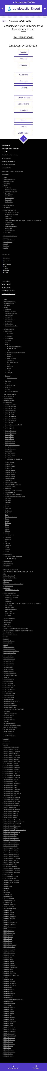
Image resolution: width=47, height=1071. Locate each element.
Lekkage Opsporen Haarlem (11, 838)
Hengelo (7, 549)
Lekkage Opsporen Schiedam (11, 862)
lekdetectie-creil (7, 939)
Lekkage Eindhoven (10, 420)
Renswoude (6, 677)
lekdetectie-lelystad (8, 912)
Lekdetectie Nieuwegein (9, 673)
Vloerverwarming (9, 198)
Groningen (8, 387)
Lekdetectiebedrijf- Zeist (9, 707)
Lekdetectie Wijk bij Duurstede (11, 701)
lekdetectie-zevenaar (9, 1044)
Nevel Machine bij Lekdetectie (11, 882)
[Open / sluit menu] (2, 8)
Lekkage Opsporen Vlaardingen (11, 868)
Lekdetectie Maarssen (9, 689)
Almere (7, 529)
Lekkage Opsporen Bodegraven (12, 825)
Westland (7, 504)
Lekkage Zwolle (9, 437)
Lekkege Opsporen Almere (10, 815)
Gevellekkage (9, 193)
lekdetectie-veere (8, 969)
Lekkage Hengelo (10, 474)
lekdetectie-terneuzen (9, 953)
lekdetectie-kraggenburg (9, 945)
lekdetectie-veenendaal (9, 985)
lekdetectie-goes (11, 348)
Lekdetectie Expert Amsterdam (13, 490)
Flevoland (7, 376)
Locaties (5, 248)
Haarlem (7, 533)
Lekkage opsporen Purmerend (11, 858)
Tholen (9, 368)
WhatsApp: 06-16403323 (23, 45)
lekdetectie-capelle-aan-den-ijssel (16, 352)
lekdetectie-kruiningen (9, 965)
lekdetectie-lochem (8, 1009)
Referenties (6, 183)
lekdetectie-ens (7, 928)
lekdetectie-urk (7, 920)
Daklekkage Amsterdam (9, 807)
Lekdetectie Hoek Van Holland (11, 651)
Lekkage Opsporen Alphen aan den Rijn (13, 821)
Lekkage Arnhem (9, 428)
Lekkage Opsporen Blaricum (11, 765)
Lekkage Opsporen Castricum (11, 767)
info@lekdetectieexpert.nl (8, 164)
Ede (6, 541)
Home (4, 21)
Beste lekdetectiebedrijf (9, 908)
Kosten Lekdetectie (8, 205)
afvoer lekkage (9, 733)
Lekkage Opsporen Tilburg (10, 827)
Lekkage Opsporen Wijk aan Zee (12, 793)
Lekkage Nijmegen (10, 441)
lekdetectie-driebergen (9, 1003)
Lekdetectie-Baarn (8, 1005)
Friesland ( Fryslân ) (10, 385)
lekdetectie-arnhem (8, 1013)
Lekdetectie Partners (9, 239)
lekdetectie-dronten (8, 914)
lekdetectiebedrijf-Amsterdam (11, 975)
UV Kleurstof (8, 222)
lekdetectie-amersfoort (9, 981)
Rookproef (6, 245)
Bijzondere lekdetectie (9, 900)
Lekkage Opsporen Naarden (11, 791)
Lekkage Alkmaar (9, 462)
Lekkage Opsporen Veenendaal (11, 872)
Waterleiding (8, 195)
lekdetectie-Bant (7, 943)
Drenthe (7, 383)
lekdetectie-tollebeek (8, 931)
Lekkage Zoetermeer (10, 418)
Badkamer (8, 187)
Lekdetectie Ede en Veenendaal (13, 556)
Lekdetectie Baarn (8, 655)
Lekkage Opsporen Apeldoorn (11, 844)
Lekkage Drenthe (9, 480)
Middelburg (10, 356)
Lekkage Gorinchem (10, 432)
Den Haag (8, 500)
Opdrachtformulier (8, 586)
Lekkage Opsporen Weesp (10, 785)
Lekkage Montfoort (8, 669)
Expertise (6, 237)
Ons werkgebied (7, 402)
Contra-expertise (7, 242)
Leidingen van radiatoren (10, 713)
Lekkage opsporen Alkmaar (10, 763)
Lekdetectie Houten (8, 665)
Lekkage (5, 185)
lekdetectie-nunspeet (9, 1027)
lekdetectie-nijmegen (8, 1011)
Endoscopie (8, 218)
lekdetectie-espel (7, 941)
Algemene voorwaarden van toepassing (12, 171)
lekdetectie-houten (8, 991)
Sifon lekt (5, 721)
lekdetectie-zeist (7, 987)
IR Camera (8, 232)
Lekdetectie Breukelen (9, 685)
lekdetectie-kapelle (8, 959)
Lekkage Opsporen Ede (9, 864)
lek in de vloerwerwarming (10, 727)
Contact (5, 244)
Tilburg (7, 525)
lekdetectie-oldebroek (9, 1040)
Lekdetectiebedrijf (8, 398)
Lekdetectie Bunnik (8, 657)
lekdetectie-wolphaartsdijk (10, 967)
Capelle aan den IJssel (11, 517)
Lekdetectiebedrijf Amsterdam (13, 484)
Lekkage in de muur (8, 715)
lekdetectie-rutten (8, 937)
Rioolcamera (8, 216)
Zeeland (7, 344)
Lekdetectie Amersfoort (9, 653)
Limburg (7, 389)
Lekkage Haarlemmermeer (12, 445)
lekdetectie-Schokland (9, 947)
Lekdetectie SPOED (8, 691)
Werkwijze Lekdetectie (9, 179)
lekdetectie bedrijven (8, 400)
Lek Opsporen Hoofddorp (10, 866)
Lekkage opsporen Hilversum (11, 854)
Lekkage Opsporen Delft (10, 836)
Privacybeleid (5, 174)
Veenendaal (10, 333)
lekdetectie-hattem (8, 1056)
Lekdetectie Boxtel (10, 486)
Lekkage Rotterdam (10, 406)
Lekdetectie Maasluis (9, 649)
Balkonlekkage (7, 622)
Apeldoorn (8, 488)
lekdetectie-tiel (7, 1048)
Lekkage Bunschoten (9, 659)
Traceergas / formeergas (12, 212)
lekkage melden (7, 561)
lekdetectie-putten (8, 1025)
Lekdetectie (6, 207)
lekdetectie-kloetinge (8, 963)
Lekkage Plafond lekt (9, 719)
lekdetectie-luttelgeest (9, 933)
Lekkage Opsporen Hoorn (10, 773)
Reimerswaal (10, 360)
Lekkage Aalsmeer (10, 453)
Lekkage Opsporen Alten (10, 817)
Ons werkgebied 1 (8, 554)
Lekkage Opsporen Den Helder (11, 761)
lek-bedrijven (6, 892)
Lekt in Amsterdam (10, 492)
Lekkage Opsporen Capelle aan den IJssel (14, 830)
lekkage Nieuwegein (8, 671)
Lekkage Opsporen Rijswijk (10, 876)
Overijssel (8, 381)
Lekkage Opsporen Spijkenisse (11, 870)
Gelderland (6, 270)
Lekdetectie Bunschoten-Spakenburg (13, 999)
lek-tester (6, 890)
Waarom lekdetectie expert (10, 569)
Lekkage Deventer (10, 466)
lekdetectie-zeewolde (9, 918)
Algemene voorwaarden (9, 394)
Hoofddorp (8, 508)
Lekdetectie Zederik (8, 697)
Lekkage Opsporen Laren (10, 781)
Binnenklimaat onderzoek (10, 235)
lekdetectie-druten (8, 1046)
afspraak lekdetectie (8, 898)
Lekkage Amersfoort (10, 447)
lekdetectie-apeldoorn (9, 1007)
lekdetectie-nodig (7, 896)
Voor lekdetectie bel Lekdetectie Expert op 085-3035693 (18, 630)
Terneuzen (10, 366)
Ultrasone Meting (9, 224)
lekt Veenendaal (7, 580)
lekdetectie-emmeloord (9, 916)
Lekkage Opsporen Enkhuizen (11, 757)
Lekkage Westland (10, 412)
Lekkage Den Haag (10, 408)
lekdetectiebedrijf (11, 558)
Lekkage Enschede (10, 410)
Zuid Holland (8, 331)
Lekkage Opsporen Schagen (11, 753)
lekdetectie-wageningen (9, 1021)
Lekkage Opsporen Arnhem (10, 813)
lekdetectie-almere (12, 378)
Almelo (7, 547)
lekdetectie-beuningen (9, 1052)
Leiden (7, 506)
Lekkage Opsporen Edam (10, 795)
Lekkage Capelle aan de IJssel (13, 424)
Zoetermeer (8, 510)
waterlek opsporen (10, 478)
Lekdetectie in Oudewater (10, 675)
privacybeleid (6, 565)
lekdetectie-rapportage (9, 904)
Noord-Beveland (11, 358)
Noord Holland (9, 336)
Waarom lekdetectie (8, 181)
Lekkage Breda (9, 422)
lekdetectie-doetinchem (9, 1029)
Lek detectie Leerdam (9, 693)
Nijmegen (7, 531)
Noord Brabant (9, 338)
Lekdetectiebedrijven (8, 329)
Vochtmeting (8, 228)
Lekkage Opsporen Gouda (10, 850)
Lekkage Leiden (9, 414)
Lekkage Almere (9, 439)
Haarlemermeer (9, 535)
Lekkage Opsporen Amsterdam (11, 805)
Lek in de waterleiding (9, 729)
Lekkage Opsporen (8, 731)
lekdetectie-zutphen (8, 1019)
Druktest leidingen (10, 230)
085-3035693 (7, 158)
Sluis (8, 364)
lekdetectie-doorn (8, 1001)
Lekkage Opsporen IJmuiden (11, 769)
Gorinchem (8, 523)
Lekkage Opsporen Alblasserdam (12, 819)
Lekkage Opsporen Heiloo (10, 787)
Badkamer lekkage (10, 735)
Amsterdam (6, 711)
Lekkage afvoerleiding (9, 618)
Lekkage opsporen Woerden (11, 848)
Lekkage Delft (9, 464)
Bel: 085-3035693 (24, 37)
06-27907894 (11, 161)
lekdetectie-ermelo (8, 1023)
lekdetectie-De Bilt (8, 995)
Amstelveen (6, 741)
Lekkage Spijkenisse (10, 431)
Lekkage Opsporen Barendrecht (12, 823)
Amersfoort (8, 537)
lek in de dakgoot (7, 626)
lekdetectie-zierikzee (8, 955)
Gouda (7, 518)
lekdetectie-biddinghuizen (10, 922)
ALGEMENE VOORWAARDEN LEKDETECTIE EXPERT (18, 571)
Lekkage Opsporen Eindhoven (11, 809)
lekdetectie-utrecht (8, 979)
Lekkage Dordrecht (10, 449)
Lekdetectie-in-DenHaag (11, 325)
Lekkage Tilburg (9, 435)
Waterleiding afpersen (11, 226)
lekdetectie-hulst (7, 957)
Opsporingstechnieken (9, 210)
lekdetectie (6, 888)
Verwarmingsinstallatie (9, 723)
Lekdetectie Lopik (8, 667)
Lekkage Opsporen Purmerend (11, 755)
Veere (8, 370)
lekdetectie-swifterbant (9, 924)
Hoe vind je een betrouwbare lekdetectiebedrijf (15, 628)
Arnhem (7, 521)
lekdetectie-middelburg (9, 949)
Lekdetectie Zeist (8, 874)
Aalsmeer (7, 543)
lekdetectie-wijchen (8, 1050)
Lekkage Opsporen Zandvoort (11, 771)
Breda (6, 515)
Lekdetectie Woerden (9, 703)
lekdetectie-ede (7, 1015)
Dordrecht (8, 539)
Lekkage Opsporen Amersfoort (11, 840)
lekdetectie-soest (8, 997)
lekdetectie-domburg (8, 971)
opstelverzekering (8, 563)
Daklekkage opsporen (11, 191)
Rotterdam (8, 498)
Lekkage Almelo (9, 457)
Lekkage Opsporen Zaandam (11, 779)
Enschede (8, 502)
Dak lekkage (6, 624)
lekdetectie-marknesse (9, 926)
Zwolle (7, 527)
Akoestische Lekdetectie (11, 214)
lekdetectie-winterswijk (9, 1031)
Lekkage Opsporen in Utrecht (11, 811)
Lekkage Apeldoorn (10, 455)
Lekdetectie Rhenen (8, 679)
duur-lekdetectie (7, 902)
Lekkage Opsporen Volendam (11, 759)
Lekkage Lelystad (10, 476)
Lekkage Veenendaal (9, 575)
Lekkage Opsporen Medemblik (11, 775)
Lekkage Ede (8, 451)
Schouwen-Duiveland (12, 362)
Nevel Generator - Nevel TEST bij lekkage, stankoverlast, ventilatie (23, 220)
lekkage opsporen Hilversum (11, 747)
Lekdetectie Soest (8, 681)
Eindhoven (8, 512)
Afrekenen (6, 582)
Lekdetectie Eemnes (8, 663)
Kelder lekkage (9, 201)
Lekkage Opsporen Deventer (11, 856)
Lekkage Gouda (9, 426)
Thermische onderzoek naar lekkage (13, 584)
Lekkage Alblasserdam (11, 482)
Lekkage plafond (7, 717)
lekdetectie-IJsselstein (9, 993)
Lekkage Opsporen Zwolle (10, 846)
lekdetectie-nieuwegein (9, 983)
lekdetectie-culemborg (9, 1033)
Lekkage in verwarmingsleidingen (12, 725)
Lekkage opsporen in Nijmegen (11, 832)
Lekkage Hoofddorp (10, 416)
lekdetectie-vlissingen (9, 951)
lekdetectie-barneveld (9, 1038)
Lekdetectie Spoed (8, 632)
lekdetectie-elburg (8, 1054)
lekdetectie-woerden (8, 989)
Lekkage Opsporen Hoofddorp (11, 751)
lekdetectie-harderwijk (9, 1017)
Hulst (8, 350)
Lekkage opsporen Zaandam (11, 749)
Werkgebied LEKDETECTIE (20, 21)
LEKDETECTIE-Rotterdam (12, 590)
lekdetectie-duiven (8, 1042)
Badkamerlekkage (8, 620)
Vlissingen (9, 372)
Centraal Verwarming (10, 189)
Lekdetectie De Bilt (8, 661)
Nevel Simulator (7, 886)
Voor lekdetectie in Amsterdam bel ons (15, 496)
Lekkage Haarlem (10, 443)
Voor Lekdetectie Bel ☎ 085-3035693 (13, 709)
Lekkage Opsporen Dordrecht (11, 852)
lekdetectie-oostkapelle (9, 973)
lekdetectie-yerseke (8, 961)
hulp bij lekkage (7, 894)
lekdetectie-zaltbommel (9, 1035)
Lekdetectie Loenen (8, 687)
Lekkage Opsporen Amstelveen (11, 783)
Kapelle (9, 354)
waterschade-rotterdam (11, 391)
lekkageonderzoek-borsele (14, 346)
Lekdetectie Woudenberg (10, 705)
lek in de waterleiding (8, 647)
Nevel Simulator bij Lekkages (11, 880)
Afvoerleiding (8, 200)
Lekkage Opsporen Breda (10, 842)
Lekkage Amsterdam (10, 404)
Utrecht (7, 342)
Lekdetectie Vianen (8, 695)
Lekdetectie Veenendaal (9, 577)
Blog (4, 573)
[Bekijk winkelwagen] (44, 8)
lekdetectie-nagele (8, 934)
